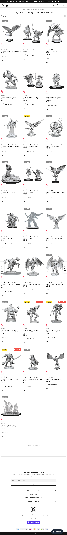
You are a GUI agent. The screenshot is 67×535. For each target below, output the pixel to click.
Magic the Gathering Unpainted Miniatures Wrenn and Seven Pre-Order (55, 331)
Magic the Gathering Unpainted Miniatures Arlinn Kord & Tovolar (9, 98)
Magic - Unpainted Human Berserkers (32, 49)
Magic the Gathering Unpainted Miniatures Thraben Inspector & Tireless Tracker (33, 379)
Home (24, 9)
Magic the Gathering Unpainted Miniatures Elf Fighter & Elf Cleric (31, 98)
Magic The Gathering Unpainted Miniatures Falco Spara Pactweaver (55, 237)
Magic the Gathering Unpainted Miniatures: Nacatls (31, 191)
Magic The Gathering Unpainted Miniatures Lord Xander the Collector (10, 145)
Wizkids (25, 48)
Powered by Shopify (43, 515)
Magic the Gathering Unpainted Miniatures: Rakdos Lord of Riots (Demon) (54, 51)
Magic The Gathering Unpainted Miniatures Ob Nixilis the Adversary (54, 283)
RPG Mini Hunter (7, 5)
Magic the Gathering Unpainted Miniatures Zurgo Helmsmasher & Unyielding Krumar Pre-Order (9, 379)
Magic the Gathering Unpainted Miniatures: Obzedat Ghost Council (10, 426)
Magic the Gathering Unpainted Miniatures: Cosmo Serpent (8, 191)
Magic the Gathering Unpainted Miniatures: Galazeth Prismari (53, 378)
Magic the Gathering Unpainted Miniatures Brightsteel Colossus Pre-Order (32, 332)
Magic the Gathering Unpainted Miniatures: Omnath (31, 237)
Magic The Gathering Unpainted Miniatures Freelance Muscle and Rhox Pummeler (11, 284)
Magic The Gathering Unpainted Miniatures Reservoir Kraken (54, 145)
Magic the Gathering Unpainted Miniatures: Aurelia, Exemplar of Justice (11, 50)
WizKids (3, 48)
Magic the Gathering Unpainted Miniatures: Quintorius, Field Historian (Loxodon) (55, 99)
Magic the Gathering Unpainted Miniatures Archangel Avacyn (31, 145)
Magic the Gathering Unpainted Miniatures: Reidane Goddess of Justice (56, 191)
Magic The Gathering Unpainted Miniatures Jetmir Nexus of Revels (9, 331)
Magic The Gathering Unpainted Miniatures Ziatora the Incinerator (31, 283)
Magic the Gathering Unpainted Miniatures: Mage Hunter (8, 237)
